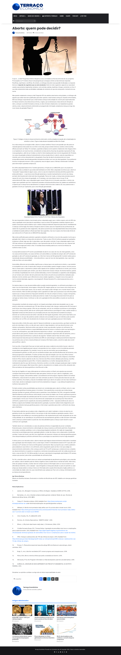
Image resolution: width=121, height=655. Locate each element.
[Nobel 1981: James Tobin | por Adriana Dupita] (22, 610)
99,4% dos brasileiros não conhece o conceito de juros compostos (65, 637)
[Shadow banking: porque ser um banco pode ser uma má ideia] (44, 610)
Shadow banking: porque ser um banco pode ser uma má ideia (44, 618)
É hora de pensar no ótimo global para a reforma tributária (44, 637)
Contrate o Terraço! (50, 16)
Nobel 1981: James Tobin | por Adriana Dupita (21, 618)
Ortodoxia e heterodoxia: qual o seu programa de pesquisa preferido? (22, 637)
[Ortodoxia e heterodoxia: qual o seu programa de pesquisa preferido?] (22, 629)
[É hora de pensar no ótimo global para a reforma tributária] (44, 629)
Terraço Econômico (19, 32)
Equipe (68, 16)
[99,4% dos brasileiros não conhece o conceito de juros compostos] (67, 629)
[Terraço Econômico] (27, 6)
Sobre (62, 16)
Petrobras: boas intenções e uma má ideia (65, 618)
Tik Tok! (84, 16)
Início (15, 16)
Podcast (75, 16)
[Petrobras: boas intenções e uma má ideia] (67, 610)
